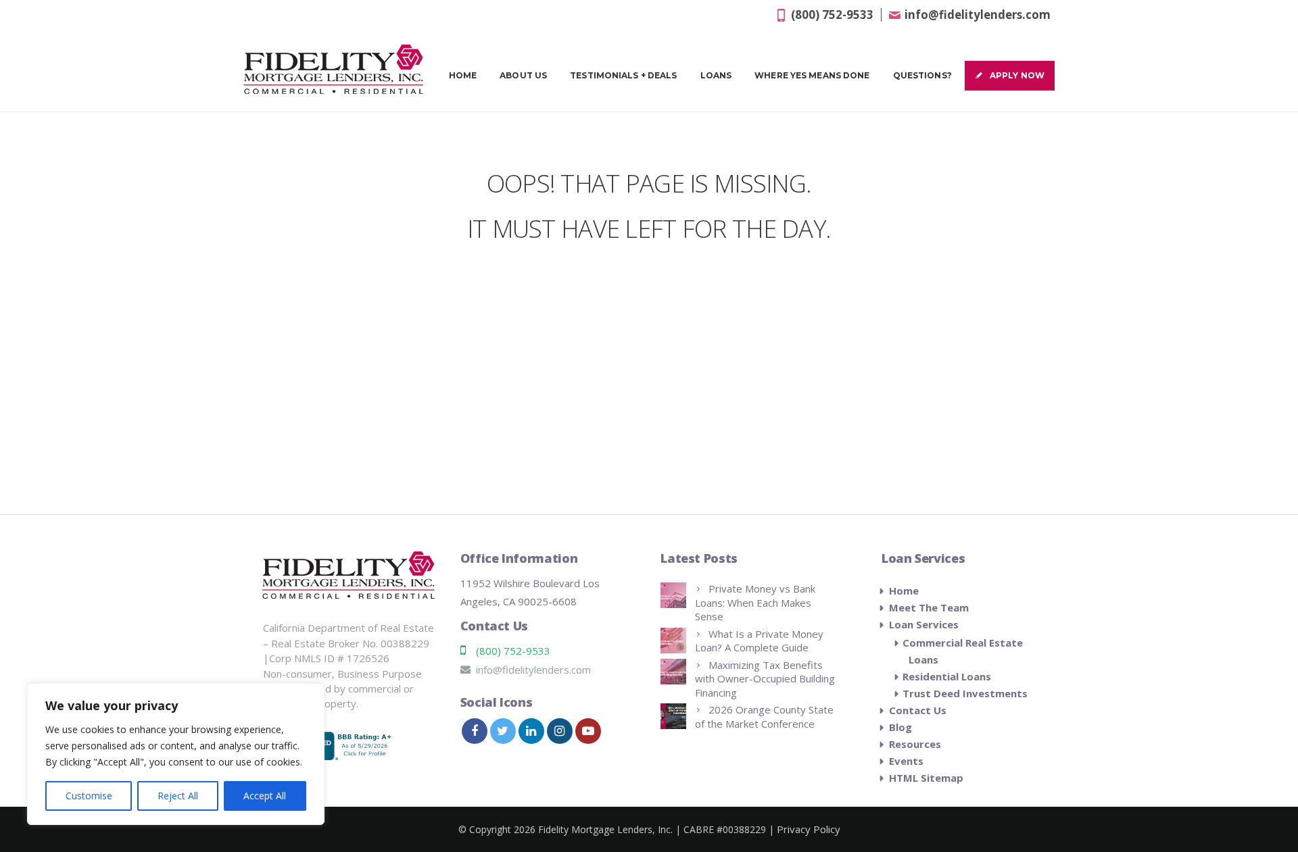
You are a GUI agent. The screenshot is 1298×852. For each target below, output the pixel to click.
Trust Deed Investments (965, 693)
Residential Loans (947, 676)
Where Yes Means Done (811, 75)
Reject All (178, 795)
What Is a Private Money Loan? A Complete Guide (759, 641)
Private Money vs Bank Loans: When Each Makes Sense (755, 602)
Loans (716, 75)
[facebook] (474, 731)
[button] (1252, 786)
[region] (175, 754)
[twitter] (503, 731)
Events (906, 761)
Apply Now (1017, 75)
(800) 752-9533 (832, 14)
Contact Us (917, 710)
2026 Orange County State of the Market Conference (764, 716)
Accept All (264, 795)
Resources (915, 744)
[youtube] (588, 731)
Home (463, 75)
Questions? (922, 75)
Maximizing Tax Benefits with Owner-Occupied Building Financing (765, 678)
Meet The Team (929, 607)
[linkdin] (531, 731)
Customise (89, 795)
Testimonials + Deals (623, 75)
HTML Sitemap (926, 777)
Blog (900, 727)
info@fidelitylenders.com (978, 14)
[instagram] (560, 731)
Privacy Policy (808, 829)
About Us (523, 75)
